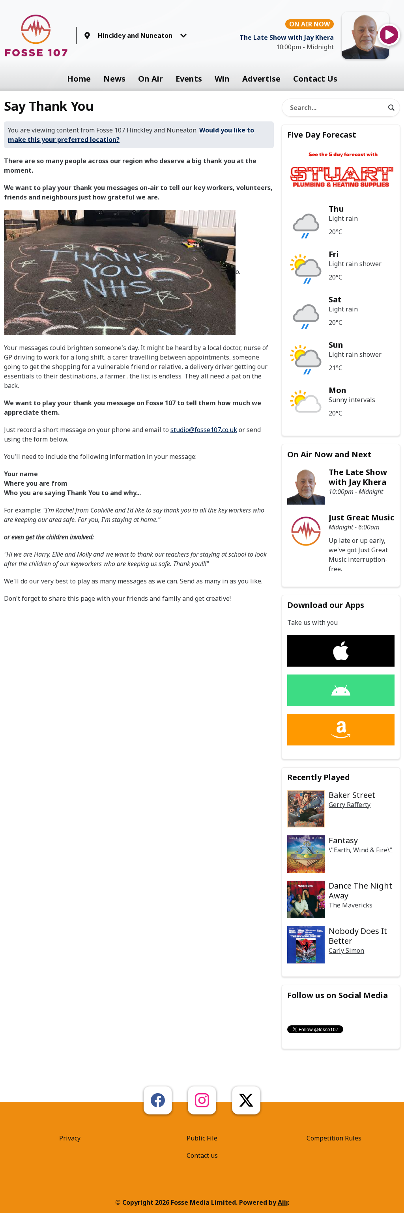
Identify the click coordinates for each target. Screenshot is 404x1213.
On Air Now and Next (329, 454)
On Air (150, 78)
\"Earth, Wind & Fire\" (361, 850)
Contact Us (315, 78)
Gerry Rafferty (349, 804)
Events (189, 78)
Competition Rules (334, 1138)
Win (222, 78)
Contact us (202, 1155)
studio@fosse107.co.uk (203, 429)
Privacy (69, 1138)
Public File (202, 1138)
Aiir (283, 1202)
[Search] (391, 107)
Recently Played (318, 777)
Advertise (261, 78)
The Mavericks (350, 905)
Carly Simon (346, 950)
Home (79, 78)
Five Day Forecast (321, 134)
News (114, 78)
